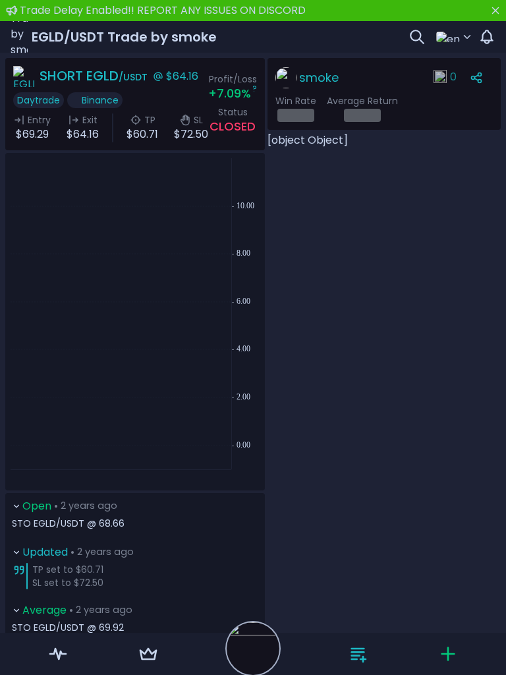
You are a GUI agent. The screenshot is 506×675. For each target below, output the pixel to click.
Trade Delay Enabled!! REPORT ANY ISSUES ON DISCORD (163, 10)
